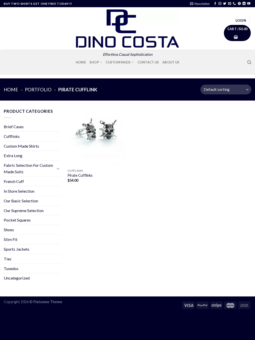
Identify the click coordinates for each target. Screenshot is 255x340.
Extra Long (13, 155)
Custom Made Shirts (21, 146)
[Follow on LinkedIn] (244, 3)
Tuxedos (11, 268)
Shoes (9, 229)
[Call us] (234, 3)
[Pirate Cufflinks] (96, 137)
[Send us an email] (229, 3)
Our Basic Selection (21, 200)
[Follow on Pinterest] (239, 3)
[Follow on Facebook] (215, 3)
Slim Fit (10, 239)
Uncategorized (17, 278)
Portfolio (38, 89)
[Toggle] (58, 169)
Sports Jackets (16, 249)
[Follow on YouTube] (248, 3)
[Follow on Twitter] (224, 3)
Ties (7, 258)
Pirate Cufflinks (80, 175)
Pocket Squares (17, 220)
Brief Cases (14, 126)
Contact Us (148, 62)
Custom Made (118, 62)
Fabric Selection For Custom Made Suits (28, 168)
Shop (94, 62)
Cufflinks (12, 136)
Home (81, 62)
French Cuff (14, 181)
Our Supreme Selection (24, 210)
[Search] (249, 62)
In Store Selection (19, 191)
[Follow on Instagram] (219, 3)
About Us (170, 62)
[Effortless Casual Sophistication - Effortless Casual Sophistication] (127, 28)
